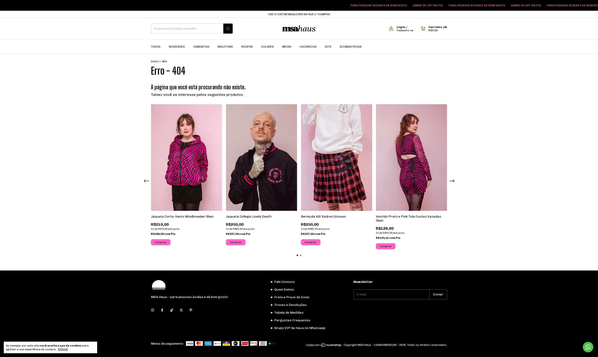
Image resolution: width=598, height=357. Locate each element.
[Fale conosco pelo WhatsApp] (588, 347)
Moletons (225, 46)
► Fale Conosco (282, 282)
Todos (155, 46)
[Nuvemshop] (324, 346)
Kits (328, 46)
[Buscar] (228, 29)
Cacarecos (308, 46)
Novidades (177, 46)
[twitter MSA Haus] (181, 310)
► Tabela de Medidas (286, 313)
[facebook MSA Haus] (162, 310)
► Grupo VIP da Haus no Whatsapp (297, 328)
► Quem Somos (282, 289)
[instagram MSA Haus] (152, 310)
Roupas (247, 46)
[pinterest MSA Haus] (190, 310)
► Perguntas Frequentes (290, 320)
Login (401, 27)
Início (154, 61)
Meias (286, 46)
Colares (267, 46)
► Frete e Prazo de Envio (289, 297)
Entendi (63, 349)
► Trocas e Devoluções (288, 305)
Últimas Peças (351, 46)
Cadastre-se (405, 30)
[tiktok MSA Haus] (171, 310)
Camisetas (201, 46)
